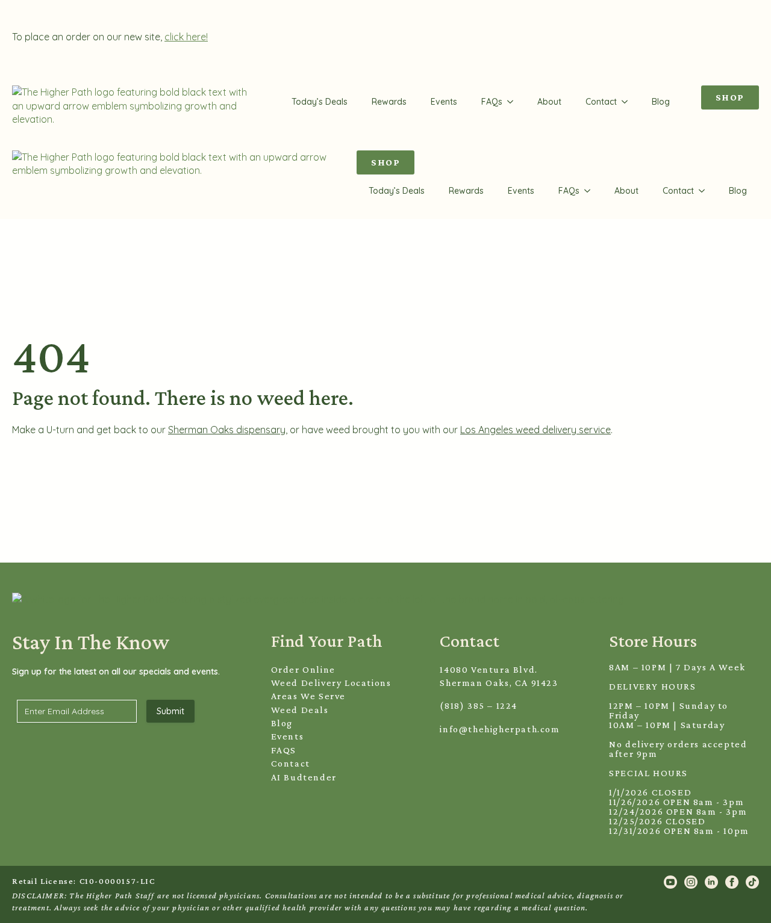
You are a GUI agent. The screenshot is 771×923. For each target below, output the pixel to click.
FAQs (491, 101)
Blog (661, 101)
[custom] (752, 882)
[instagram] (691, 882)
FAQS (283, 750)
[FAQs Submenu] (513, 101)
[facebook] (731, 882)
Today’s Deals (320, 101)
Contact (601, 101)
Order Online (303, 669)
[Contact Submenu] (628, 101)
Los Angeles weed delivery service (535, 430)
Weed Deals (300, 710)
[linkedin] (711, 882)
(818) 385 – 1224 (478, 705)
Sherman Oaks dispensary (227, 430)
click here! (186, 37)
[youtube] (670, 882)
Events (444, 101)
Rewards (389, 101)
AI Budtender (304, 777)
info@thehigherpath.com (500, 729)
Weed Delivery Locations (331, 683)
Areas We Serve (308, 696)
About (549, 101)
